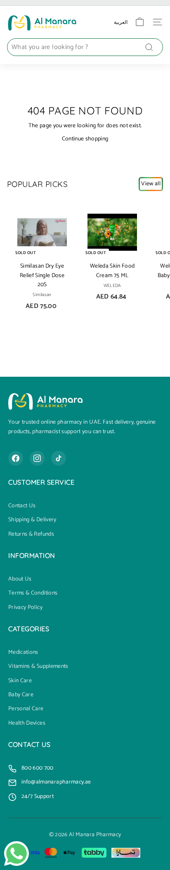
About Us (20, 579)
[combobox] (85, 47)
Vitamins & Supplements (38, 666)
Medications (23, 652)
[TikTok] (58, 458)
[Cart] (139, 22)
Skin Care (20, 681)
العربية (121, 22)
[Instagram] (37, 458)
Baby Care (20, 695)
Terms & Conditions (32, 593)
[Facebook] (15, 458)
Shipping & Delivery (32, 520)
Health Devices (26, 723)
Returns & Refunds (31, 534)
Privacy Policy (25, 607)
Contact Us (22, 506)
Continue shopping (85, 139)
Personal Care (26, 709)
